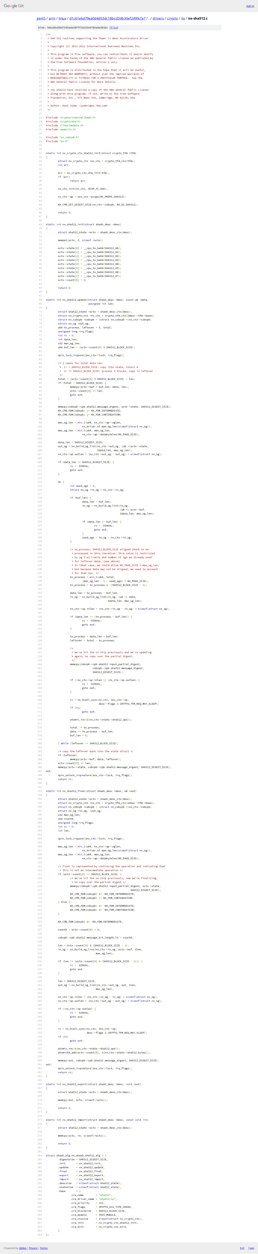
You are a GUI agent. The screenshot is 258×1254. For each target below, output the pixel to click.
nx (183, 18)
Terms (44, 1248)
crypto (172, 18)
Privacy (33, 1248)
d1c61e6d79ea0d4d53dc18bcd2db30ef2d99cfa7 (107, 18)
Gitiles (22, 1248)
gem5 (41, 18)
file (114, 27)
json (251, 1248)
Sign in (250, 6)
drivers (158, 18)
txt (242, 1248)
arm (52, 18)
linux (62, 18)
